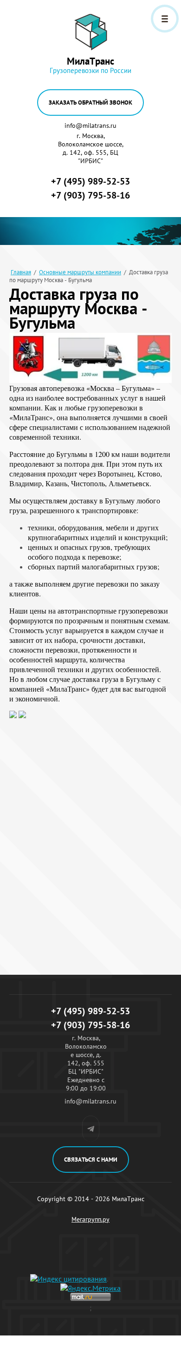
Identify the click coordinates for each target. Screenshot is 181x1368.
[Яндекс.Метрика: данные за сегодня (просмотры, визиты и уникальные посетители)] (90, 1288)
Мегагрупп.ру (90, 1219)
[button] (90, 102)
